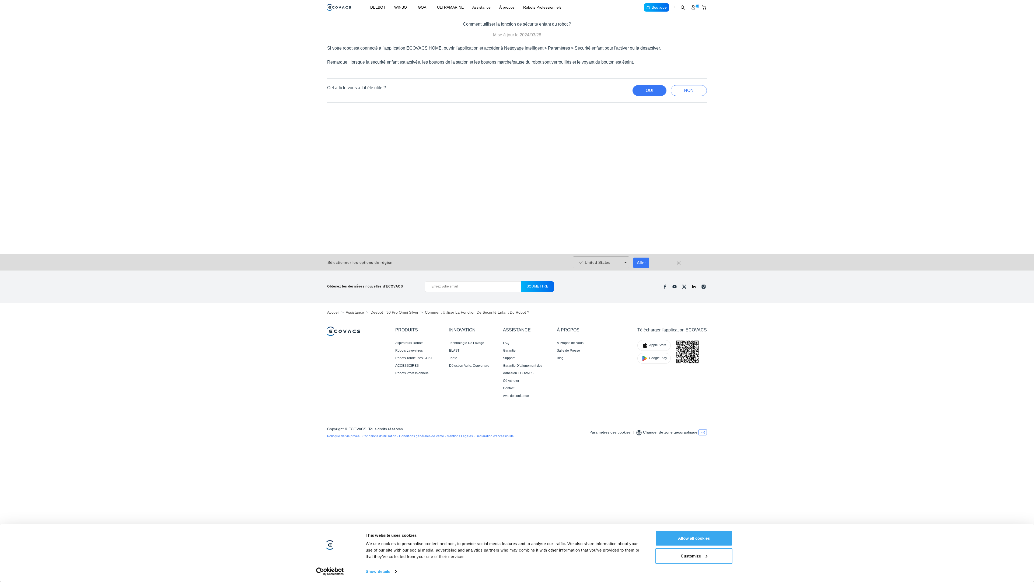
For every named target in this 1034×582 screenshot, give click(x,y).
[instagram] (703, 286)
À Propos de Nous (570, 343)
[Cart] (704, 7)
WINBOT (401, 7)
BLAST (454, 350)
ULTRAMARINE (450, 7)
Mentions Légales (460, 436)
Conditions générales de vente (422, 436)
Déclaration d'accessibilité (495, 436)
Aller (641, 263)
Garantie (509, 350)
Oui (649, 90)
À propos (507, 7)
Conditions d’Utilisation (379, 436)
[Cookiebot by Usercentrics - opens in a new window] (330, 571)
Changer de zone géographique (670, 432)
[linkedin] (694, 286)
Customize (691, 555)
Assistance (481, 7)
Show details (378, 571)
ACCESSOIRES (407, 366)
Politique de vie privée (344, 436)
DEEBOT (378, 7)
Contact (508, 388)
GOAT (423, 7)
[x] (684, 286)
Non (689, 90)
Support (509, 358)
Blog (560, 358)
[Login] (693, 7)
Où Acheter (511, 381)
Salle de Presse (568, 350)
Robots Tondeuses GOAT (413, 358)
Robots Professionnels (542, 7)
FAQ (506, 343)
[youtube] (674, 286)
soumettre (538, 286)
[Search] (682, 7)
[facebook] (665, 286)
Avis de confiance (516, 396)
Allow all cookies (694, 538)
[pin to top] (1021, 506)
